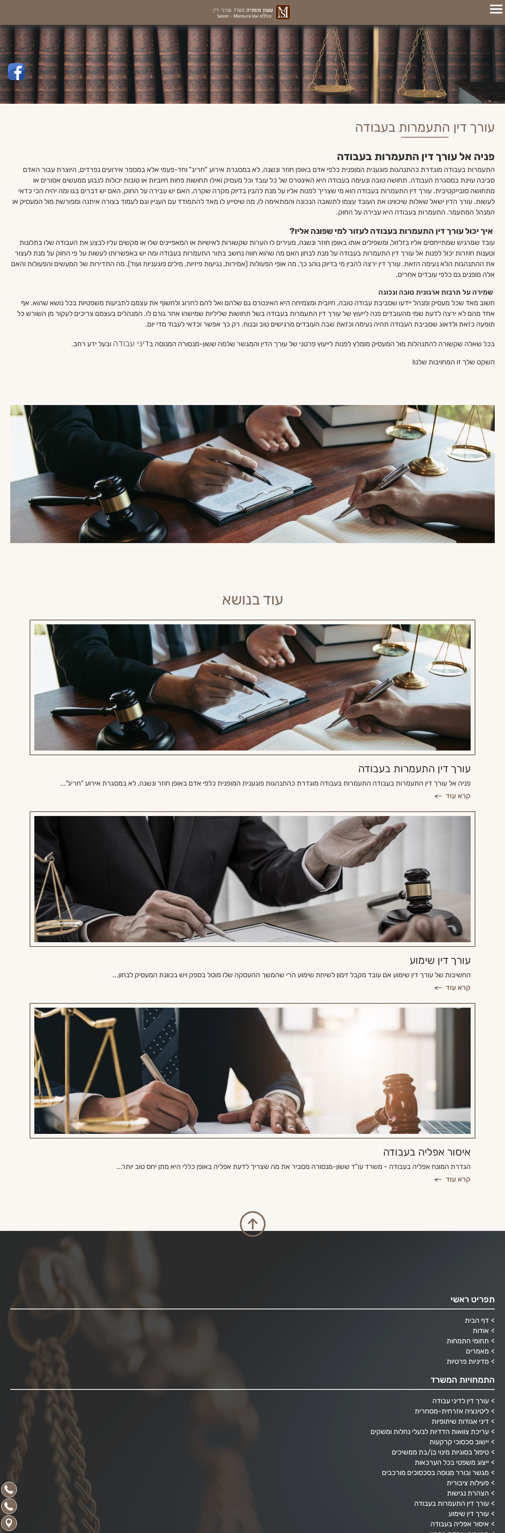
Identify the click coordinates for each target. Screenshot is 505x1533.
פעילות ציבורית (468, 1338)
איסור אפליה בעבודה (459, 1379)
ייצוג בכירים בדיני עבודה (455, 1431)
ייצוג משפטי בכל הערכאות (452, 1318)
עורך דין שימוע (469, 1369)
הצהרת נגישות (468, 1348)
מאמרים (477, 1206)
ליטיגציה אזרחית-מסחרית (452, 1266)
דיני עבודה (134, 342)
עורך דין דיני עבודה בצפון (454, 1441)
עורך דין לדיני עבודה (460, 1256)
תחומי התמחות (468, 1196)
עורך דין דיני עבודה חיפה (454, 1420)
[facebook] (16, 71)
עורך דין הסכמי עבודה (458, 1451)
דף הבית (477, 1176)
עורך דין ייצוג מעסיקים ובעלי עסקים (440, 1472)
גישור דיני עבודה (466, 1461)
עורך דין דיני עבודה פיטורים (451, 1410)
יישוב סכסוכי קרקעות (459, 1297)
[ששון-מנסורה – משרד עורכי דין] (252, 12)
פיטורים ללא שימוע (462, 1400)
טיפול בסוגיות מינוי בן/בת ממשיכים (440, 1307)
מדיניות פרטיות (468, 1217)
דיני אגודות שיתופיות (460, 1277)
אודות (481, 1186)
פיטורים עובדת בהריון (459, 1389)
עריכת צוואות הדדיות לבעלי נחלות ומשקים (429, 1287)
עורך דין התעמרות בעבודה (451, 1359)
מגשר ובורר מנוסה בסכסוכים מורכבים (435, 1328)
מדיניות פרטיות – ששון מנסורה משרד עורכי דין (424, 1492)
